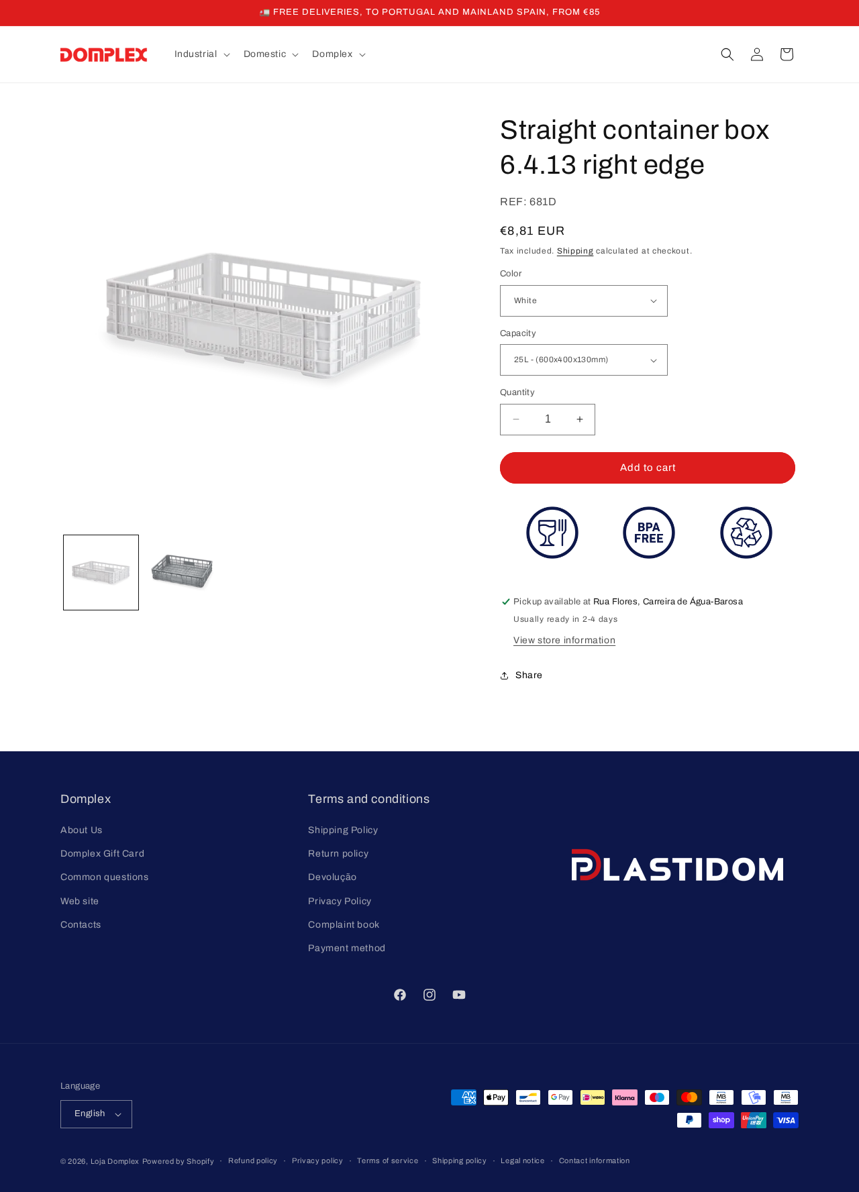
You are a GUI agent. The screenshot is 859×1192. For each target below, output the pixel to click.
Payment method (346, 948)
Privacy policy (318, 1160)
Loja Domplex (115, 1161)
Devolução (332, 877)
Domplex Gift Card (102, 854)
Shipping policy (459, 1160)
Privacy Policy (339, 901)
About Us (81, 830)
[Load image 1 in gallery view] (101, 572)
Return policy (338, 854)
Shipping (575, 251)
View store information (564, 640)
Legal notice (522, 1160)
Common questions (104, 877)
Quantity (517, 392)
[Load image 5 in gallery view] (182, 572)
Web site (79, 901)
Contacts (80, 925)
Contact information (594, 1160)
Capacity (518, 333)
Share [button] (529, 675)
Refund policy (253, 1160)
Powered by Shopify (178, 1161)
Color (510, 273)
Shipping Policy (343, 830)
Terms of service (387, 1160)
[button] (201, 54)
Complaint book (343, 925)
